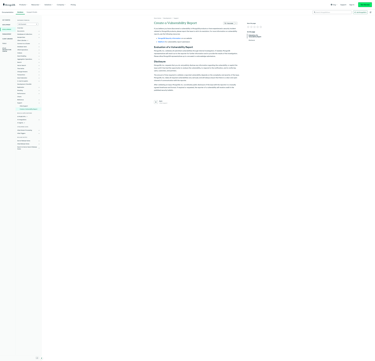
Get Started (365, 5)
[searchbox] (332, 12)
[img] (248, 27)
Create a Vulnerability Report (28, 109)
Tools (4, 43)
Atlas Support (24, 106)
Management (6, 34)
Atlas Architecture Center (6, 49)
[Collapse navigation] (41, 358)
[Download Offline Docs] (37, 358)
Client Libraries (7, 39)
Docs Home (157, 18)
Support (176, 18)
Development (167, 18)
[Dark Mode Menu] (370, 12)
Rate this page (251, 23)
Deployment (6, 24)
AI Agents (20, 123)
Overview (20, 28)
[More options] (235, 23)
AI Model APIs (21, 116)
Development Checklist (24, 84)
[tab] (20, 11)
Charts (19, 96)
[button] (334, 4)
